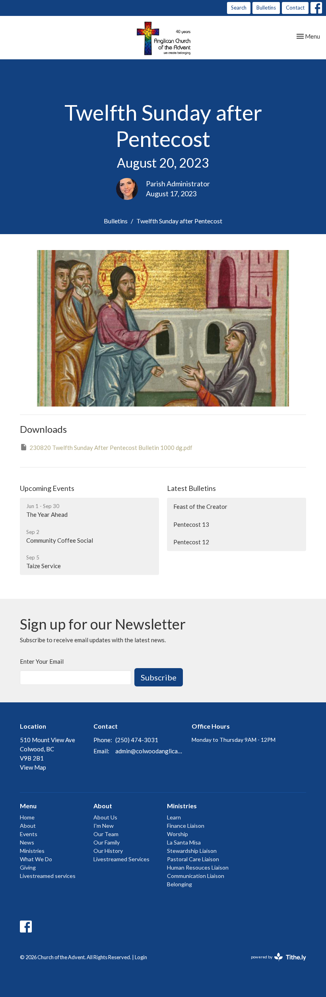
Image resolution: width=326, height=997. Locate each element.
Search (238, 7)
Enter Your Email (42, 661)
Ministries (32, 850)
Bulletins (266, 7)
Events (28, 834)
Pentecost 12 (191, 541)
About (28, 825)
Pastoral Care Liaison (193, 859)
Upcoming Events (47, 488)
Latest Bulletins (191, 488)
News (27, 842)
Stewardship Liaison (192, 850)
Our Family (106, 842)
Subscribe (159, 677)
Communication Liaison (195, 875)
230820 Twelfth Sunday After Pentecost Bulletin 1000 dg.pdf (110, 447)
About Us (105, 817)
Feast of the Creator (200, 506)
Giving (28, 867)
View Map (33, 767)
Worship (177, 834)
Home (27, 817)
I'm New (103, 825)
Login (141, 957)
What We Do (36, 859)
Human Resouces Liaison (198, 867)
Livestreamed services (48, 875)
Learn (174, 817)
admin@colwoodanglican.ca (149, 751)
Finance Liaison (185, 825)
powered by (274, 963)
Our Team (105, 834)
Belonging (179, 884)
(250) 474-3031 (136, 739)
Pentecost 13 (191, 524)
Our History (108, 850)
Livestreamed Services (121, 859)
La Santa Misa (184, 842)
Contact (295, 7)
